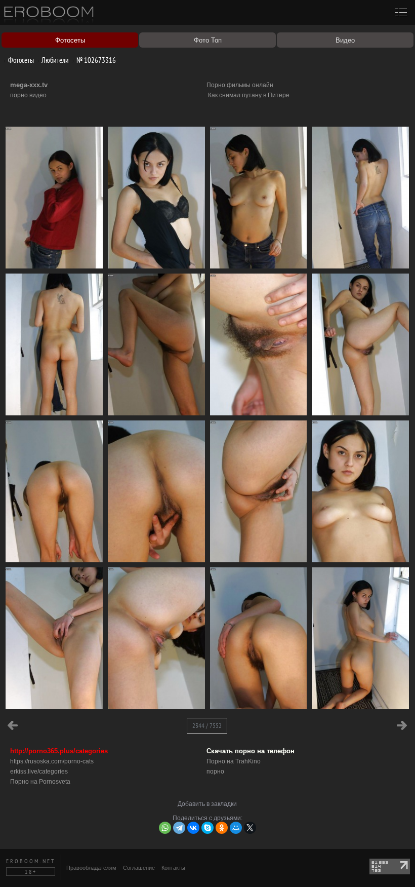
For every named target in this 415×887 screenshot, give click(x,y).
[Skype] (207, 828)
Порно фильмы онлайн (239, 85)
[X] (250, 828)
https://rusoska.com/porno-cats (52, 761)
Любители (54, 60)
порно (215, 771)
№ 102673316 (95, 60)
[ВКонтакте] (193, 828)
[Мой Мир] (236, 828)
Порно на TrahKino (233, 761)
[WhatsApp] (165, 828)
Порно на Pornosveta (40, 781)
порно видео (28, 95)
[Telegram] (179, 828)
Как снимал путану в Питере (248, 95)
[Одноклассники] (222, 828)
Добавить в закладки (207, 803)
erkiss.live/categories (39, 771)
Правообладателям (91, 868)
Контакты (173, 868)
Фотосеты (20, 60)
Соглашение (139, 868)
